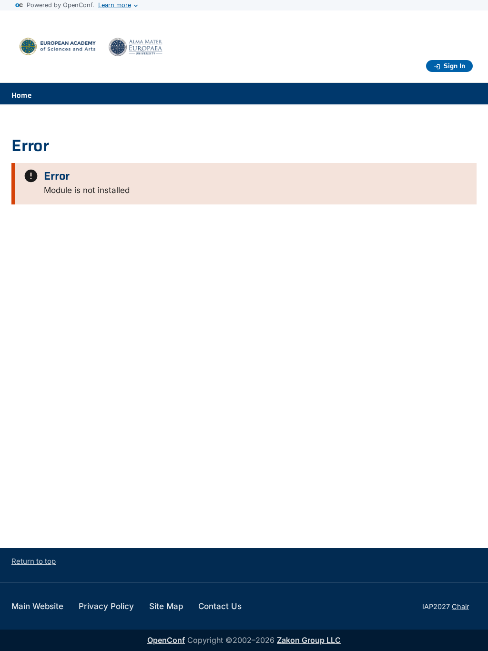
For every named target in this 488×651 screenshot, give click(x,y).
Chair (460, 606)
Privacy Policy (106, 606)
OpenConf (166, 640)
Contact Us (220, 606)
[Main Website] (95, 52)
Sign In (454, 66)
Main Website (37, 606)
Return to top (33, 561)
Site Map (166, 606)
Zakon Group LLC (309, 640)
